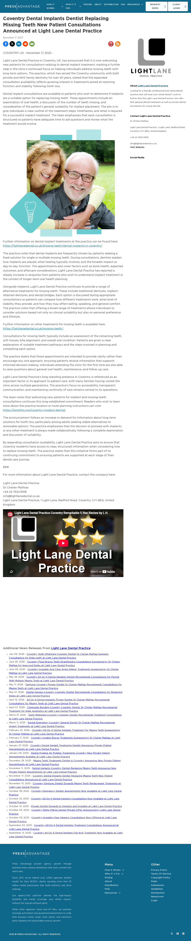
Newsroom (157, 897)
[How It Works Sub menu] (62, 6)
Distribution (111, 4)
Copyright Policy (160, 878)
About (98, 4)
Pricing (88, 4)
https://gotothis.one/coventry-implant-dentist (34, 410)
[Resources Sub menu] (142, 5)
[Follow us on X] (172, 933)
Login (154, 900)
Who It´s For (71, 6)
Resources (133, 4)
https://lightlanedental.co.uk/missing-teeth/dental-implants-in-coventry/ (52, 246)
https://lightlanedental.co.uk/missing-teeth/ (33, 329)
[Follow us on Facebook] (178, 933)
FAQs (154, 881)
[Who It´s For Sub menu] (80, 6)
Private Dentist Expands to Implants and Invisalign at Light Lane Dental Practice (76, 806)
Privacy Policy (159, 870)
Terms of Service (161, 874)
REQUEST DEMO (155, 6)
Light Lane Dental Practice (71, 648)
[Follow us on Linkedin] (183, 933)
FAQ (123, 4)
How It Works (50, 6)
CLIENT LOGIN (176, 6)
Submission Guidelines (157, 887)
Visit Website (137, 147)
